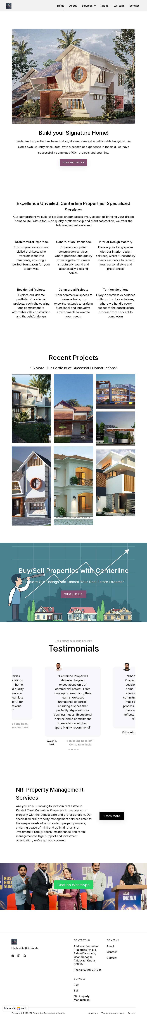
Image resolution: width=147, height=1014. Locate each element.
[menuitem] (61, 6)
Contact (112, 951)
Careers (112, 957)
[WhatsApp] (24, 956)
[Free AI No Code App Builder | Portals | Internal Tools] (15, 1008)
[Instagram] (18, 956)
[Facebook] (12, 956)
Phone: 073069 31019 (87, 969)
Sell (76, 990)
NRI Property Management (82, 998)
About (110, 946)
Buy (76, 984)
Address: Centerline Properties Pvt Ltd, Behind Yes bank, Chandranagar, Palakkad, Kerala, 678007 (86, 955)
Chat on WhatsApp (74, 885)
